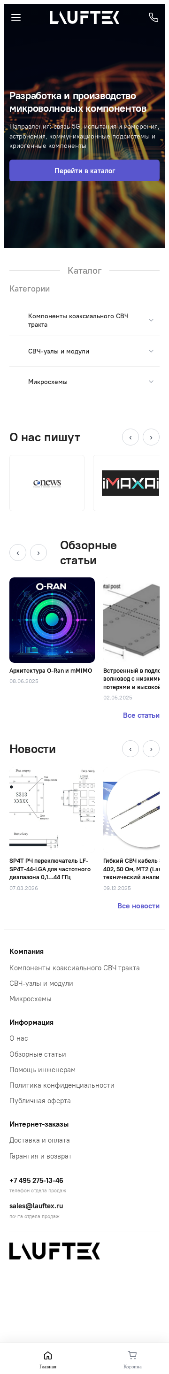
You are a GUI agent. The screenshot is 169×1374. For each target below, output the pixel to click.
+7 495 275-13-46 (36, 1180)
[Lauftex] (84, 17)
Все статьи (141, 715)
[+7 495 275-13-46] (153, 17)
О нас (18, 1038)
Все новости (138, 905)
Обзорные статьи (37, 1054)
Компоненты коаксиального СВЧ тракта (74, 967)
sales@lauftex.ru (36, 1205)
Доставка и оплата (39, 1140)
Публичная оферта (40, 1100)
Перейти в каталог (84, 170)
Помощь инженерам (42, 1069)
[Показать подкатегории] (151, 320)
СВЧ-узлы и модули (58, 351)
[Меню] (16, 17)
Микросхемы (48, 381)
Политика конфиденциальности (62, 1085)
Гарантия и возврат (40, 1155)
